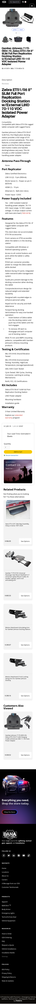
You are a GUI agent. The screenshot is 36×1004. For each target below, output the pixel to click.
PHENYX (19, 1001)
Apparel (4, 902)
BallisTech (6, 906)
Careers (4, 880)
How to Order (7, 934)
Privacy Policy (7, 973)
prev (15, 30)
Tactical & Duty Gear (9, 917)
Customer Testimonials (10, 887)
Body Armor (6, 909)
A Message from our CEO (11, 883)
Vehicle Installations (9, 949)
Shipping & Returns (9, 977)
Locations (5, 872)
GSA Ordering (7, 937)
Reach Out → (10, 468)
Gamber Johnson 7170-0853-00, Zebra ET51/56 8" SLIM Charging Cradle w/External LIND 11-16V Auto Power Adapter (17, 737)
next (21, 30)
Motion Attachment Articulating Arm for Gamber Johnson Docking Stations (17, 628)
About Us (5, 876)
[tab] (7, 80)
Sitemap (5, 956)
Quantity (7, 444)
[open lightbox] (18, 18)
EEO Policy (5, 969)
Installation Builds (8, 953)
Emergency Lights (8, 913)
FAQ (3, 941)
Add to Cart (18, 452)
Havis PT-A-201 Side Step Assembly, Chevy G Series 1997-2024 (17, 525)
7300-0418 (26, 213)
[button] (24, 2)
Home (4, 868)
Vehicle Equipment (8, 921)
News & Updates (8, 981)
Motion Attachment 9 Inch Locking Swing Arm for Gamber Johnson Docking (16, 678)
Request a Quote (8, 945)
